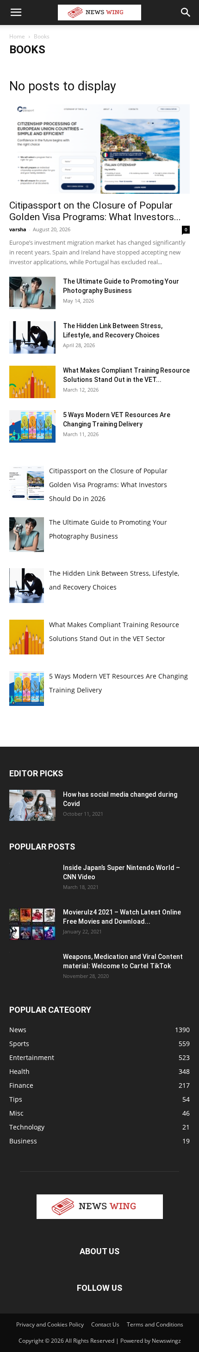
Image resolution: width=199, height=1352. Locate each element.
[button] (16, 12)
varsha (17, 229)
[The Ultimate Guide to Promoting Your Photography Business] (32, 293)
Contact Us (105, 1324)
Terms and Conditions (155, 1324)
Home (17, 36)
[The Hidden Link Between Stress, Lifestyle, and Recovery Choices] (32, 337)
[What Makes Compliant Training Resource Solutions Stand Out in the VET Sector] (32, 382)
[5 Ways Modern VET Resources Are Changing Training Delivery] (32, 426)
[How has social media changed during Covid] (32, 805)
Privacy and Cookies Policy (50, 1324)
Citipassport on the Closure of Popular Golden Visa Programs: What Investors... (95, 211)
